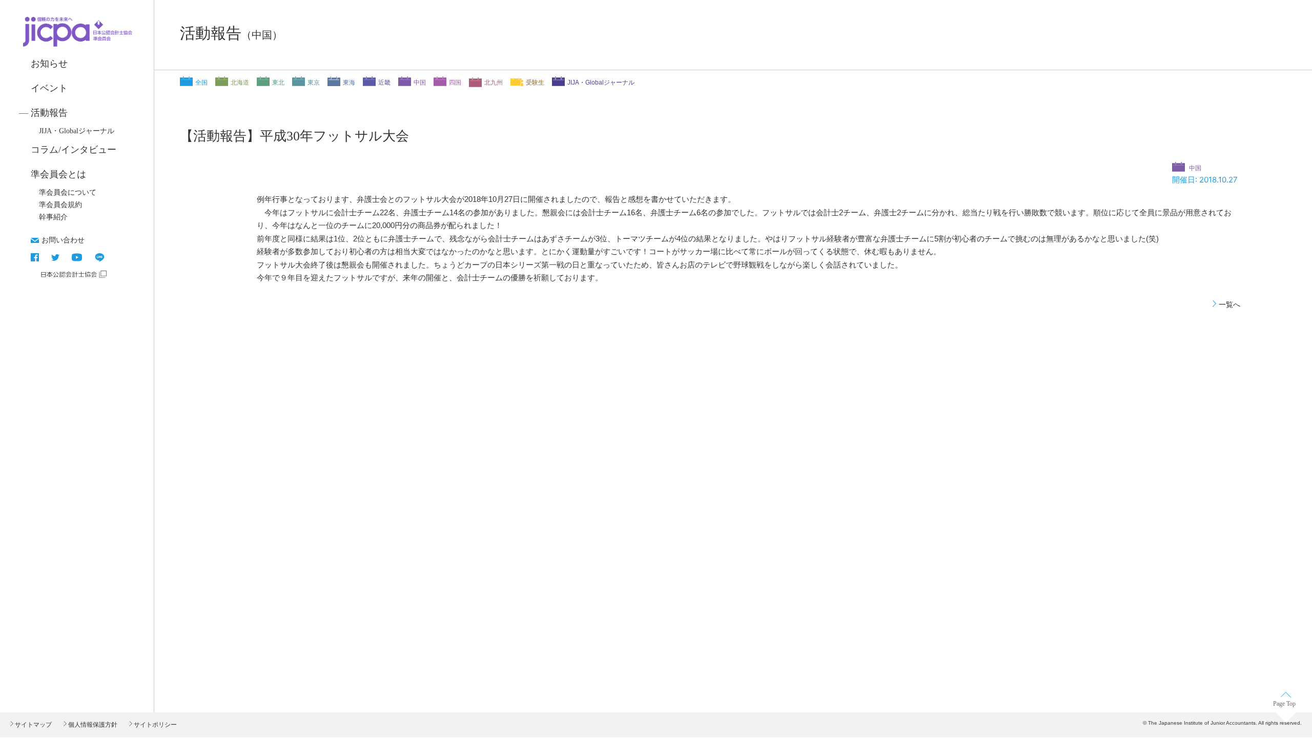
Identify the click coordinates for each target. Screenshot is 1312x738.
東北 (278, 82)
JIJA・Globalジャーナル (76, 131)
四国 (455, 82)
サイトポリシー (154, 724)
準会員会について (67, 192)
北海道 (240, 82)
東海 (349, 82)
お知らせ (49, 63)
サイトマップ (32, 724)
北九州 (493, 82)
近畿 (384, 82)
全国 (201, 82)
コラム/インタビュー (73, 150)
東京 (314, 82)
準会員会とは (58, 174)
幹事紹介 (53, 217)
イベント (49, 88)
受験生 (535, 82)
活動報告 (49, 113)
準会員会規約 (60, 205)
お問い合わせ (63, 240)
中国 (420, 82)
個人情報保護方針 (92, 724)
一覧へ (1229, 304)
